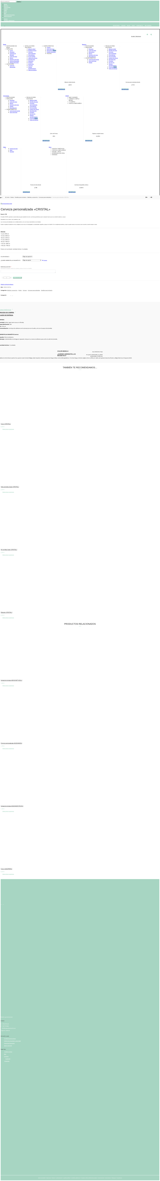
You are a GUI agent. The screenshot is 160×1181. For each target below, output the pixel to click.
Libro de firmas (50, 49)
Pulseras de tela (14, 148)
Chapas (48, 47)
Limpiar (45, 260)
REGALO (114, 1178)
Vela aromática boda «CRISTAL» (10, 487)
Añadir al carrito (17, 277)
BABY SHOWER (73, 97)
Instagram (6, 1061)
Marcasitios (51, 50)
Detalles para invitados (20, 197)
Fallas (5, 10)
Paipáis (90, 62)
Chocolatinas (31, 55)
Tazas (11, 150)
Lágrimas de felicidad (13, 54)
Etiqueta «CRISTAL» (6, 612)
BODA (53, 1178)
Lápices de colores (32, 58)
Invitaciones (89, 46)
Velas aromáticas (32, 70)
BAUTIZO (48, 1178)
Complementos (49, 46)
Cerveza (25, 290)
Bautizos (6, 6)
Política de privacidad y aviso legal (12, 1041)
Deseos (6, 19)
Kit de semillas (31, 56)
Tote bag (30, 65)
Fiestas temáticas (58, 148)
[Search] (143, 35)
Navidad (12, 151)
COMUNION (59, 1178)
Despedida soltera (58, 153)
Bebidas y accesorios (33, 197)
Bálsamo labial (31, 49)
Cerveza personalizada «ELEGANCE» (11, 743)
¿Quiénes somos (8, 1052)
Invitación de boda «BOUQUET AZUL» (11, 680)
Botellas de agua (32, 50)
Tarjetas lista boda (14, 62)
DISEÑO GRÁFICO (75, 1178)
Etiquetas (12, 52)
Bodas (5, 4)
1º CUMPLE (72, 102)
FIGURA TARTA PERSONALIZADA (89, 1178)
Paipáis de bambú (51, 52)
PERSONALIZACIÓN (16, 267)
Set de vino (31, 64)
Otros (5, 12)
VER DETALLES (61, 89)
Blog (5, 13)
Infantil (6, 9)
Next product (151, 197)
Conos (11, 50)
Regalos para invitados (31, 98)
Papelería (9, 49)
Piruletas (30, 62)
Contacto (139, 25)
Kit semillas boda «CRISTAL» (9, 549)
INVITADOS (108, 1178)
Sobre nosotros (8, 16)
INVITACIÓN (101, 1178)
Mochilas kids (31, 59)
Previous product (147, 197)
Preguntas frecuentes (9, 15)
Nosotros (116, 25)
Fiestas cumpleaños (59, 150)
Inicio (8, 197)
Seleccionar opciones (8, 429)
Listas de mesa (13, 56)
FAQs (133, 25)
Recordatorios (92, 56)
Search (18, 1)
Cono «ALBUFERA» (6, 869)
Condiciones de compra (10, 1038)
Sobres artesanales (14, 61)
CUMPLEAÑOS (66, 1178)
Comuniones (7, 7)
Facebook (7, 1059)
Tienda (123, 25)
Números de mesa (14, 59)
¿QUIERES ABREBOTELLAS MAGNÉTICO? (10, 260)
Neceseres (30, 61)
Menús (11, 58)
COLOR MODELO (5, 256)
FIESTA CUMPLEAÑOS (75, 103)
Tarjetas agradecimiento (32, 67)
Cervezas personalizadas (32, 52)
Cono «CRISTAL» (6, 424)
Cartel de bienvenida (12, 66)
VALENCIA (119, 1178)
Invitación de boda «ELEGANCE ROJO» (12, 806)
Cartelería (10, 64)
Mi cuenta (148, 25)
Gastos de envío (8, 1045)
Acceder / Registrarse (9, 20)
